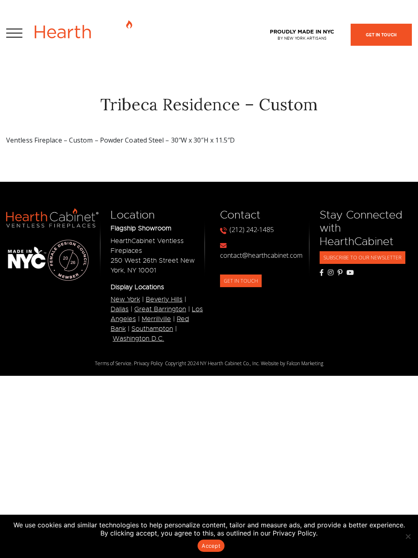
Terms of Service (113, 363)
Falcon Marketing (305, 363)
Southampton (152, 329)
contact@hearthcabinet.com (261, 255)
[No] (408, 536)
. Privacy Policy (147, 363)
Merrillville (156, 319)
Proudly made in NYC (302, 34)
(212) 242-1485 (251, 229)
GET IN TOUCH (241, 280)
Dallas (120, 309)
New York (125, 299)
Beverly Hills (164, 299)
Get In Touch (381, 35)
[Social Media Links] (322, 272)
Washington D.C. (138, 339)
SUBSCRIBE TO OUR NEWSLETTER (362, 257)
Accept (211, 545)
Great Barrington (160, 309)
